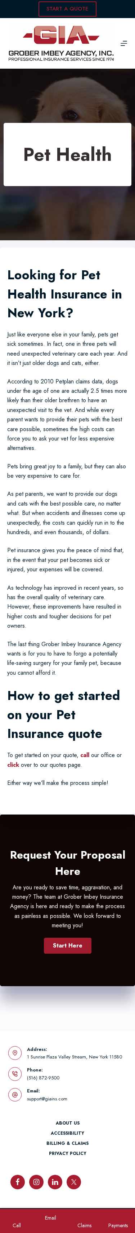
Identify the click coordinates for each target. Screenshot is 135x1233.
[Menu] (124, 43)
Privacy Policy (67, 1154)
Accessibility (67, 1134)
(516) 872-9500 (43, 1077)
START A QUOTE (67, 9)
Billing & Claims (67, 1144)
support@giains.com (47, 1098)
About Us (68, 1123)
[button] (67, 946)
